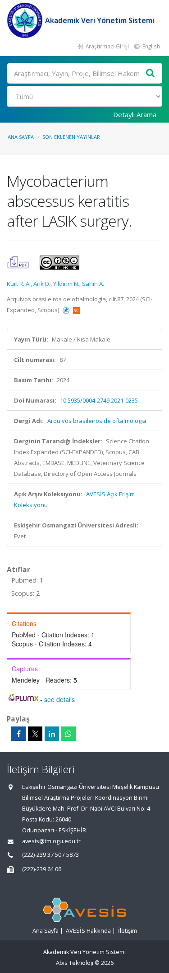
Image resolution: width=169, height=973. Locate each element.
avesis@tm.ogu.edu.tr (51, 841)
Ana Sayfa (21, 136)
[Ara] (150, 73)
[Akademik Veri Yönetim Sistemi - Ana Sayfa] (26, 20)
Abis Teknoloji (74, 963)
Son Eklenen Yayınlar (71, 136)
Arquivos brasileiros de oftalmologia (96, 421)
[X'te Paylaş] (35, 733)
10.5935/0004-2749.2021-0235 (99, 400)
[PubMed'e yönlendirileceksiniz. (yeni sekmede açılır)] (67, 310)
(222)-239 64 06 (41, 869)
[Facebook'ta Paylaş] (18, 733)
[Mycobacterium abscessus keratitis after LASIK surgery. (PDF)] (19, 262)
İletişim (127, 931)
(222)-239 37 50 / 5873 (50, 855)
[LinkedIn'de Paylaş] (52, 733)
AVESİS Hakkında (88, 931)
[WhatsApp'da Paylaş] (68, 733)
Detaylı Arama (134, 114)
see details (59, 699)
